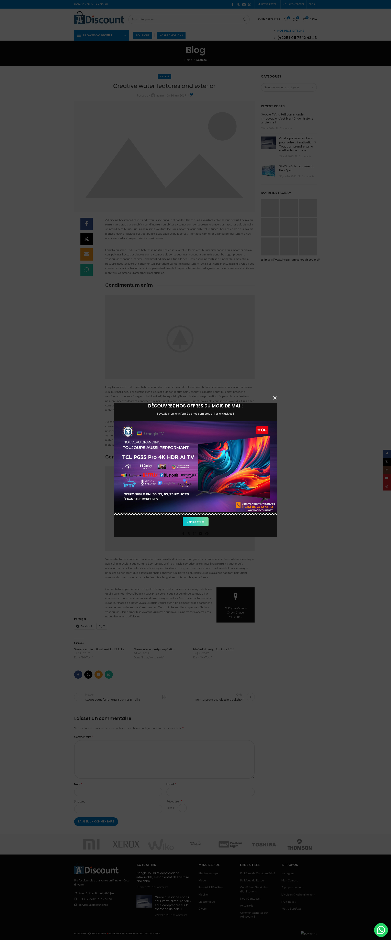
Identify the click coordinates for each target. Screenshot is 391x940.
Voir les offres (195, 521)
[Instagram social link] (194, 533)
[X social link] (189, 533)
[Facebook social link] (183, 533)
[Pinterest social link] (207, 533)
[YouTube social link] (201, 533)
